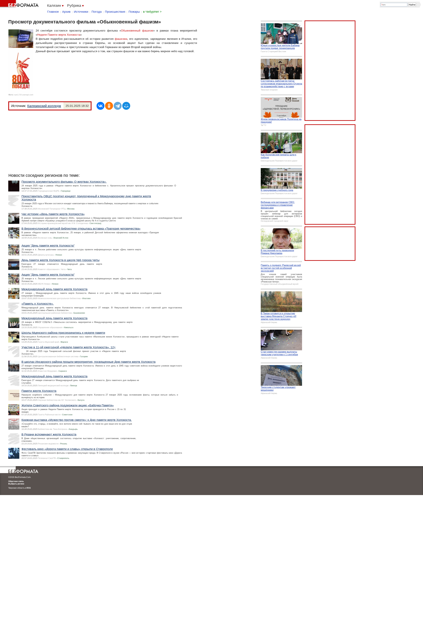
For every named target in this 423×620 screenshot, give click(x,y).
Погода (97, 11)
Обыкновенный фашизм (137, 30)
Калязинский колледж (44, 106)
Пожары (134, 11)
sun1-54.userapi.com (23, 95)
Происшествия (115, 11)
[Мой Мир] (126, 106)
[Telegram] (118, 106)
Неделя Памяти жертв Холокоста (58, 34)
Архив (66, 11)
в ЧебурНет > (152, 11)
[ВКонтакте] (100, 106)
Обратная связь (16, 481)
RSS (29, 488)
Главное (53, 11)
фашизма (121, 38)
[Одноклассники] (109, 106)
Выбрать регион (16, 484)
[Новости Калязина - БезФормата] (20, 4)
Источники (81, 11)
